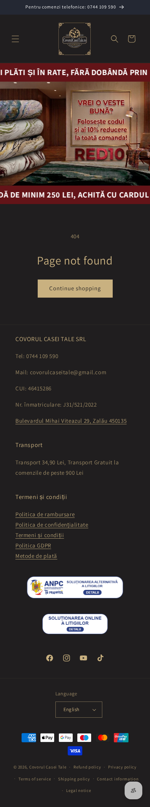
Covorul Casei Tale (48, 767)
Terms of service (34, 779)
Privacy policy (122, 767)
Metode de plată (36, 555)
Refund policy (87, 767)
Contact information (117, 779)
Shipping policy (74, 779)
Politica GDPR (33, 545)
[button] (15, 38)
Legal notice (78, 790)
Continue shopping (75, 288)
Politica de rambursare (45, 514)
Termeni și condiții (39, 535)
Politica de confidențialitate (51, 524)
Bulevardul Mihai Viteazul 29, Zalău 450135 (71, 420)
